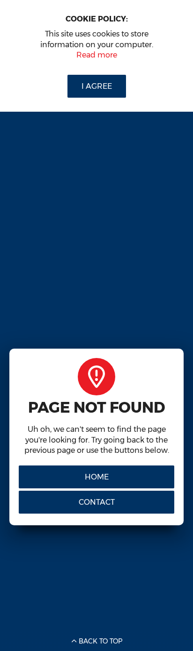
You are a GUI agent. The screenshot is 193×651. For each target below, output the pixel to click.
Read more (96, 54)
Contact (97, 502)
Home (97, 476)
